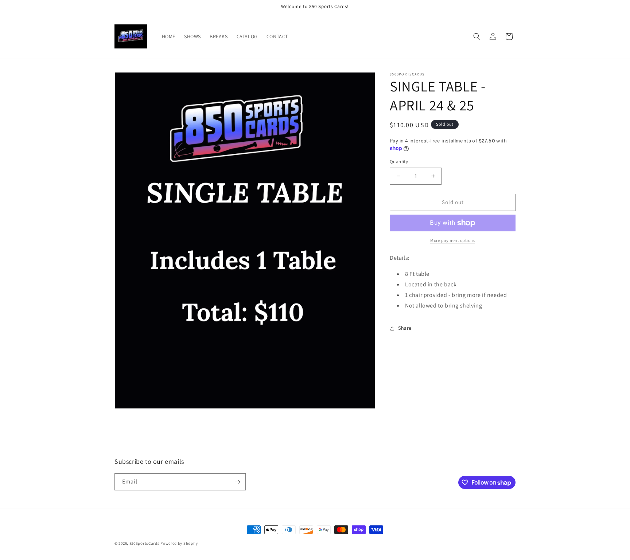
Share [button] (405, 328)
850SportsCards (144, 543)
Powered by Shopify (179, 543)
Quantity (399, 161)
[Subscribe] (237, 481)
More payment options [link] (452, 240)
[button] (477, 36)
